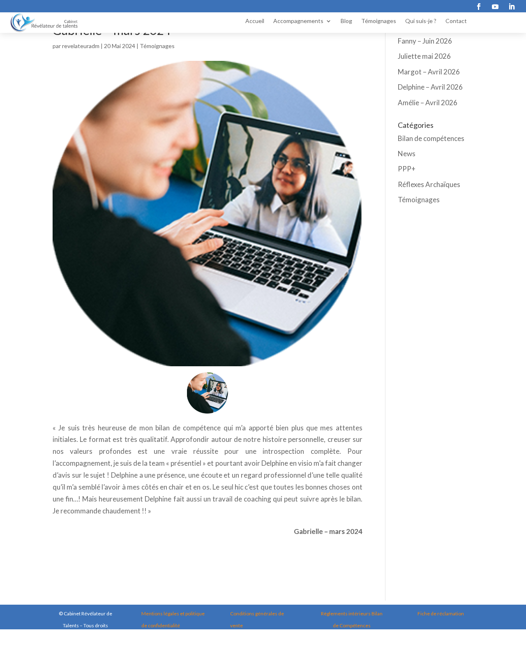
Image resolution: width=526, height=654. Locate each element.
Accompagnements (298, 21)
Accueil (254, 21)
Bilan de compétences (431, 138)
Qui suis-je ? (420, 21)
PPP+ (406, 168)
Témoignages (378, 21)
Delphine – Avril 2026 (430, 87)
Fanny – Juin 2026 (425, 41)
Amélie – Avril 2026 (427, 102)
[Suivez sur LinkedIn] (511, 6)
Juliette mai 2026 (424, 56)
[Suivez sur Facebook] (478, 6)
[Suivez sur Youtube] (495, 6)
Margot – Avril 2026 (429, 71)
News (406, 153)
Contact (456, 21)
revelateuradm (80, 45)
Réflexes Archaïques (429, 184)
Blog (346, 21)
